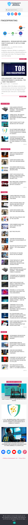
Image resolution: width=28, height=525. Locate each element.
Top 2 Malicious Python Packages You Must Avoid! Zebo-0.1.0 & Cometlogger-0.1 (18, 366)
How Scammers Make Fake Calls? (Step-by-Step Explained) (17, 226)
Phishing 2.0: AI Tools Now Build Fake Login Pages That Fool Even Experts (17, 291)
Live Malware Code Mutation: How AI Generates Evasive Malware (17, 337)
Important (15, 47)
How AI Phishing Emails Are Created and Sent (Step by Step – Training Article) (17, 204)
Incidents (20, 47)
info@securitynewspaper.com (10, 458)
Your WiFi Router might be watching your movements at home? (18, 240)
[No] (26, 519)
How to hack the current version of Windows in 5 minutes (17, 154)
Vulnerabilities (9, 48)
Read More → (23, 59)
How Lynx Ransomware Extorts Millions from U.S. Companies (17, 352)
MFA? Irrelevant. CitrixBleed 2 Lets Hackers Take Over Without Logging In (18, 183)
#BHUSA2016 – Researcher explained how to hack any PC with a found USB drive (13, 43)
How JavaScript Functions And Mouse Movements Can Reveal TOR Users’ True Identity (13, 80)
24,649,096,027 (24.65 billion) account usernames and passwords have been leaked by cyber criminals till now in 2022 (18, 139)
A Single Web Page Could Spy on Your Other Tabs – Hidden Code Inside (17, 197)
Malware (3, 48)
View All (25, 144)
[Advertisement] (14, 477)
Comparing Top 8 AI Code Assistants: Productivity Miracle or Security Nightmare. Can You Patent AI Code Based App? (18, 307)
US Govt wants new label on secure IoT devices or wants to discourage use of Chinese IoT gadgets (14, 422)
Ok (14, 522)
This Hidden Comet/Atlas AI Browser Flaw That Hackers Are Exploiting (17, 168)
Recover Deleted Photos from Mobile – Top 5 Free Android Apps (18, 247)
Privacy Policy (22, 458)
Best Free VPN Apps (15, 231)
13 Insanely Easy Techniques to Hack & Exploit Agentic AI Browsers (17, 277)
